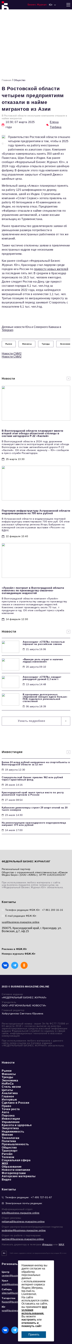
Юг (3, 1306)
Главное (8, 1096)
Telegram (7, 330)
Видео (6, 1179)
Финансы (9, 1074)
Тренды (7, 1077)
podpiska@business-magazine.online (24, 1230)
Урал (5, 1280)
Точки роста (11, 1109)
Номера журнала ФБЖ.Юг (19, 953)
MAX (61, 1244)
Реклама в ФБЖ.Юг (14, 949)
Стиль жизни (11, 1086)
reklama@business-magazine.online (23, 1221)
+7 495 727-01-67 (41, 1197)
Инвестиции (11, 1118)
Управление (11, 1122)
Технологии (10, 1138)
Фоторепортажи (14, 1173)
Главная (6, 80)
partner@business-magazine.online (23, 1239)
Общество (19, 80)
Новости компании (16, 1169)
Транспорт (10, 1150)
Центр (6, 1271)
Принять (33, 1334)
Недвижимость (13, 1131)
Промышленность (15, 1144)
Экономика (10, 1080)
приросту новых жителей (51, 269)
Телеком (8, 1157)
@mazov (47, 1244)
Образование (12, 1166)
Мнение (7, 1134)
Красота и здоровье (17, 1125)
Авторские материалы (18, 1176)
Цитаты (7, 1090)
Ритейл (7, 1153)
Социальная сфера (16, 1160)
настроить (28, 1319)
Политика (9, 1141)
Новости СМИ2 (11, 353)
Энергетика (10, 1128)
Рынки (7, 1070)
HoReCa (8, 1083)
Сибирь (7, 1289)
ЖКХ (5, 1163)
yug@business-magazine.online (20, 922)
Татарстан (8, 1298)
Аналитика (10, 1093)
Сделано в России (15, 1102)
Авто (5, 1112)
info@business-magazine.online (20, 1212)
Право (6, 1106)
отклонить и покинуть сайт (31, 1324)
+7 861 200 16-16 (52, 910)
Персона (8, 1115)
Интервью (9, 1099)
